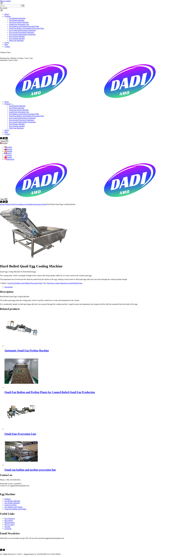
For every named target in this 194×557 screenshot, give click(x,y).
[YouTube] (6, 139)
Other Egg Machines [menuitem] (16, 40)
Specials (7, 527)
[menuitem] (12, 104)
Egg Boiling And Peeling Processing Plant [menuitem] (24, 26)
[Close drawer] (1, 10)
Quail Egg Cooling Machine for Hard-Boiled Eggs (64, 283)
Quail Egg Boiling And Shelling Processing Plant (24, 283)
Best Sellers (8, 521)
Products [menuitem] (7, 16)
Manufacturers (9, 523)
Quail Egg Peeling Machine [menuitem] (19, 22)
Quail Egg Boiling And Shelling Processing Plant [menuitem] (26, 28)
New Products (9, 518)
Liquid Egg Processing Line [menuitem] (19, 24)
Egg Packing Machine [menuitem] (17, 36)
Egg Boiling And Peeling (13, 507)
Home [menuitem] (6, 14)
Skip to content (5, 1)
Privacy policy (9, 525)
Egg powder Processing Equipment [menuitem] (21, 32)
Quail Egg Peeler (10, 505)
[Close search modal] (1, 3)
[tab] (99, 287)
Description (8, 287)
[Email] (1, 139)
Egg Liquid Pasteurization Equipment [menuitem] (22, 30)
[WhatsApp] (4, 139)
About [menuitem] (6, 42)
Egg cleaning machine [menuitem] (17, 38)
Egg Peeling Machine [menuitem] (16, 20)
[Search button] (23, 5)
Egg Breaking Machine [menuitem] (17, 18)
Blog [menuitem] (6, 44)
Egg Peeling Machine (12, 503)
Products (7, 499)
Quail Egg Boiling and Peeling (15, 509)
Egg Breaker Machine (12, 501)
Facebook (7, 529)
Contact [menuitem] (7, 47)
